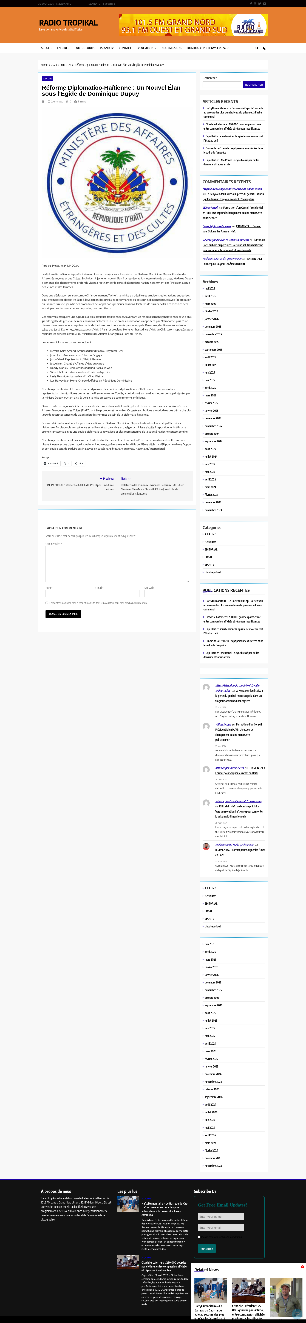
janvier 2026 (212, 319)
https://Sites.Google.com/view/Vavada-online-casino (232, 189)
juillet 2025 (211, 365)
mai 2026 (210, 288)
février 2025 (211, 403)
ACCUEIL (46, 48)
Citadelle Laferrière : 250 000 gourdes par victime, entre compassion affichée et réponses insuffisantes (248, 1312)
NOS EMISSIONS (172, 48)
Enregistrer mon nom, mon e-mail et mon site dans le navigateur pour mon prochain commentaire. (98, 602)
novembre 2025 (213, 334)
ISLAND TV (94, 3)
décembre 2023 (213, 502)
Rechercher (210, 78)
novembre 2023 (213, 510)
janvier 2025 (212, 410)
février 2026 (211, 311)
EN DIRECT (64, 48)
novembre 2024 (213, 426)
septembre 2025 (213, 349)
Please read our (221, 1237)
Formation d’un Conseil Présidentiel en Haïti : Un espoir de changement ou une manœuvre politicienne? (233, 213)
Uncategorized (213, 572)
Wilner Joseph (210, 207)
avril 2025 (210, 388)
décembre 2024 (213, 418)
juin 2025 (210, 372)
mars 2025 (210, 395)
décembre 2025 (213, 326)
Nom (49, 588)
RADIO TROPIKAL (68, 22)
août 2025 (210, 357)
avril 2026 (210, 296)
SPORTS (209, 564)
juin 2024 (210, 464)
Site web (149, 588)
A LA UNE (47, 78)
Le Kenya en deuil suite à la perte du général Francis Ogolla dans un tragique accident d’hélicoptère (239, 696)
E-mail (99, 588)
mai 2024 (210, 472)
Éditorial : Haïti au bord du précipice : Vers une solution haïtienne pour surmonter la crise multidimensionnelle (234, 245)
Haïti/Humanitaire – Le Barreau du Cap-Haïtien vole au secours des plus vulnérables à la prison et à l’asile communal (233, 112)
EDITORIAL (211, 549)
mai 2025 (210, 380)
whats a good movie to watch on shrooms (226, 240)
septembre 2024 (214, 441)
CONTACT (125, 48)
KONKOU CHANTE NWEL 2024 (206, 48)
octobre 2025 (212, 342)
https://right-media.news (217, 226)
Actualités (210, 542)
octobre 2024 (212, 433)
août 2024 (210, 449)
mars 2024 (210, 487)
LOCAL (208, 557)
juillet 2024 (211, 456)
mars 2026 (210, 303)
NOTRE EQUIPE (85, 48)
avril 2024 (210, 479)
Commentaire (54, 544)
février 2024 (211, 494)
